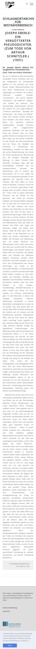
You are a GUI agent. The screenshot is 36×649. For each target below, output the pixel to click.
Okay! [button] (10, 645)
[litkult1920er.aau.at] (15, 4)
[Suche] (26, 4)
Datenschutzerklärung (10, 608)
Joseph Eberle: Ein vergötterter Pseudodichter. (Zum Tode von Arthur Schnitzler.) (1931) (18, 46)
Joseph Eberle (14, 67)
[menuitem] (26, 4)
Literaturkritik (18, 30)
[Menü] (30, 4)
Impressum (6, 611)
